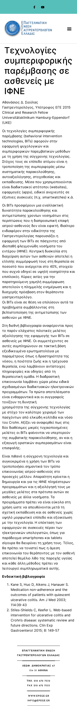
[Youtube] (42, 7)
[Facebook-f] (34, 7)
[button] (69, 28)
